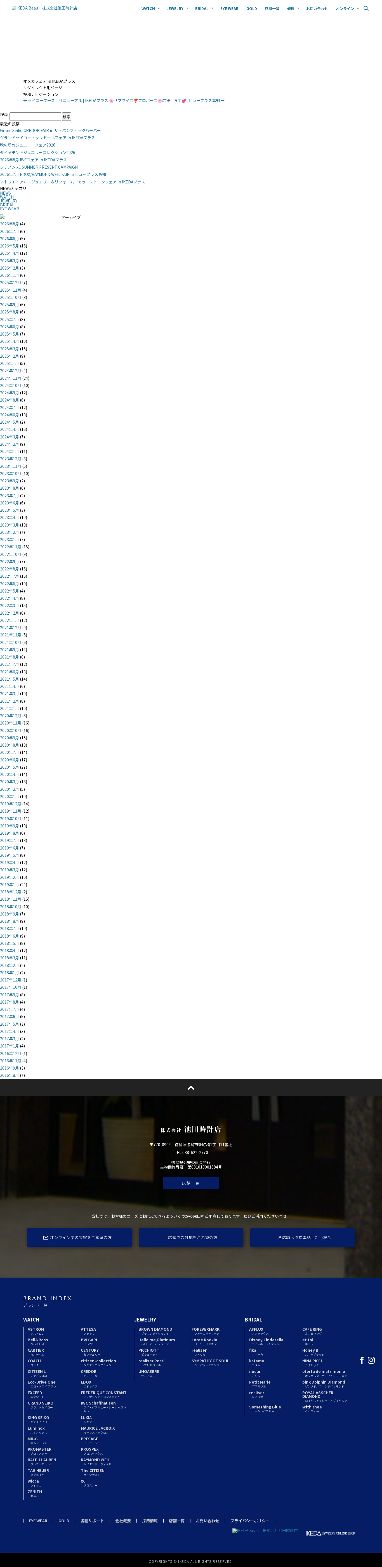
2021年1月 (9, 708)
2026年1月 (9, 275)
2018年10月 (10, 906)
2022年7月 (9, 576)
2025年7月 (9, 319)
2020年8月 (9, 745)
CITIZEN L (38, 1373)
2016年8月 (9, 1075)
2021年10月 (10, 642)
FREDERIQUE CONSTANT (104, 1394)
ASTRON (36, 1330)
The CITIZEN (93, 1472)
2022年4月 (9, 598)
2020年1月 (9, 796)
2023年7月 (9, 495)
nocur (255, 1373)
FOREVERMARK (206, 1330)
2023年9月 (9, 480)
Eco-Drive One (42, 1383)
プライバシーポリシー (250, 1520)
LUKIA (86, 1419)
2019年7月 (9, 840)
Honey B (313, 1351)
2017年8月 (9, 1002)
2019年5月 (9, 855)
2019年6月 (9, 848)
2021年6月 (9, 671)
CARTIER (36, 1351)
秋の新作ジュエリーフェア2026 (27, 145)
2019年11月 (10, 811)
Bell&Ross (38, 1341)
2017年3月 (9, 1038)
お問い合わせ (207, 1520)
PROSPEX (92, 1450)
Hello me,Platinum (156, 1341)
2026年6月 (9, 238)
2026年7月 (9, 231)
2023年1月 (9, 539)
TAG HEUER (38, 1472)
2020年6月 (9, 760)
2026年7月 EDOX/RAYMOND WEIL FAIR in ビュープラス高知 (53, 174)
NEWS (5, 193)
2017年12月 (10, 980)
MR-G (39, 1440)
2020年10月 (10, 730)
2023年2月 (9, 532)
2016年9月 (9, 1068)
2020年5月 (9, 767)
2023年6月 (9, 503)
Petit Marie (260, 1383)
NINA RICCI (312, 1362)
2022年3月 (9, 605)
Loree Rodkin (204, 1341)
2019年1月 (9, 884)
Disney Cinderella (266, 1341)
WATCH (7, 197)
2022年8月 (9, 569)
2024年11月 (10, 378)
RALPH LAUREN (42, 1461)
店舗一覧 (191, 1183)
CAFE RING (312, 1330)
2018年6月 (9, 936)
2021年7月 (9, 664)
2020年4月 (9, 774)
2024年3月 (9, 437)
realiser (199, 1351)
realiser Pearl (151, 1362)
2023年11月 (10, 466)
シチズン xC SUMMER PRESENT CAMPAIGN (39, 167)
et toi (307, 1341)
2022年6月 (9, 583)
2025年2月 (9, 356)
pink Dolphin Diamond (323, 1383)
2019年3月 (9, 869)
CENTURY (90, 1351)
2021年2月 (9, 701)
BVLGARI (89, 1341)
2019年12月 (10, 803)
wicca (35, 1482)
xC (89, 1482)
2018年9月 (9, 914)
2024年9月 (9, 392)
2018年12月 (10, 892)
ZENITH (35, 1493)
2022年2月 (9, 613)
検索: (4, 114)
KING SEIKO (39, 1419)
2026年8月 (9, 223)
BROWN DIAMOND (155, 1330)
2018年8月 (9, 921)
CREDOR (89, 1373)
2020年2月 (9, 789)
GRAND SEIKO (40, 1404)
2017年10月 (10, 987)
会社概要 (123, 1520)
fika (256, 1351)
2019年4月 (9, 862)
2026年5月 (9, 246)
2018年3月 (9, 958)
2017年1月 (9, 1046)
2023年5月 (9, 510)
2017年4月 (9, 1031)
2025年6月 (9, 326)
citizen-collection (98, 1362)
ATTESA (88, 1330)
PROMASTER (39, 1450)
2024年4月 (9, 429)
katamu (256, 1362)
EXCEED (36, 1394)
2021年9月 (9, 649)
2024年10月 (10, 385)
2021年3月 (9, 693)
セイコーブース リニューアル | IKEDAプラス (65, 100)
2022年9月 (9, 561)
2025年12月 (10, 282)
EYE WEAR (9, 208)
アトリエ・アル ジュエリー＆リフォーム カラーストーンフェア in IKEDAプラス (72, 182)
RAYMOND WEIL (96, 1461)
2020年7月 (9, 752)
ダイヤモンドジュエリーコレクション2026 (37, 152)
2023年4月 (9, 517)
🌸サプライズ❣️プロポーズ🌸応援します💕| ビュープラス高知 (167, 100)
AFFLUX (259, 1330)
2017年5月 (9, 1024)
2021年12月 (10, 627)
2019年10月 (10, 818)
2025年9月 (9, 304)
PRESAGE (90, 1440)
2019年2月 (9, 877)
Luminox (37, 1429)
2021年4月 (9, 686)
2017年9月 (9, 994)
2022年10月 (10, 554)
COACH (34, 1362)
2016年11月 (10, 1060)
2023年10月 (10, 473)
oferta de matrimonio (324, 1373)
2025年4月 (9, 341)
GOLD (63, 1520)
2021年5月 (9, 679)
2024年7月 (9, 407)
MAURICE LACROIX (98, 1429)
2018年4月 (9, 950)
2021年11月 (10, 635)
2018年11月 (10, 899)
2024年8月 (9, 400)
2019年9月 (9, 826)
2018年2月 (9, 965)
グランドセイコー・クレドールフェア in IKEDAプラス (47, 137)
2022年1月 (9, 620)
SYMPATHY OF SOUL (210, 1362)
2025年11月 (10, 290)
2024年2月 (9, 444)
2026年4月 (9, 253)
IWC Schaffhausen (103, 1406)
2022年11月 (10, 546)
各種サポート (92, 1520)
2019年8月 (9, 833)
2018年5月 (9, 943)
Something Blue (265, 1408)
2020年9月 (9, 737)
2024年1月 (9, 451)
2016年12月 (10, 1053)
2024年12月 (10, 370)
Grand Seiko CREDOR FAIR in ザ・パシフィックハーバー (50, 130)
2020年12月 (10, 715)
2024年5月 (9, 422)
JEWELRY (8, 201)
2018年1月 (9, 972)
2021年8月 (9, 657)
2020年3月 (9, 781)
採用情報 (150, 1520)
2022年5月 (9, 591)
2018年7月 (9, 928)
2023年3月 (9, 525)
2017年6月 (9, 1016)
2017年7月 (9, 1009)
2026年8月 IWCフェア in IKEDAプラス (33, 159)
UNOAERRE (148, 1373)
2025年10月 (10, 297)
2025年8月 (9, 312)
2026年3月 (9, 260)
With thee (312, 1408)
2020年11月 (10, 723)
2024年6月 (9, 414)
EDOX (89, 1383)
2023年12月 (10, 458)
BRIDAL (7, 204)
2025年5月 (9, 334)
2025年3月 (9, 348)
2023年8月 (9, 488)
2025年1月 (9, 363)
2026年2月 (9, 268)
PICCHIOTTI (149, 1351)
